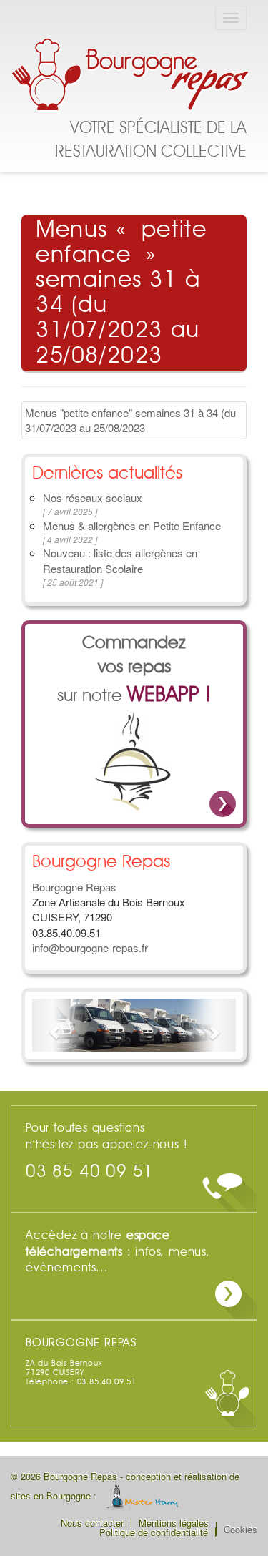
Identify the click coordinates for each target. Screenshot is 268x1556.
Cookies (240, 1529)
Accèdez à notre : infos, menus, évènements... (118, 1252)
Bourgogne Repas (132, 76)
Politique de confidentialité (153, 1532)
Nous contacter (92, 1523)
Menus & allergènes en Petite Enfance (132, 525)
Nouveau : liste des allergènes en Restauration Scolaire (120, 560)
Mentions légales (174, 1523)
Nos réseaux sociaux (92, 497)
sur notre (134, 670)
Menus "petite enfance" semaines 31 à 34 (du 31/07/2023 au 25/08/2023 (130, 420)
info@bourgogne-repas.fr (90, 947)
